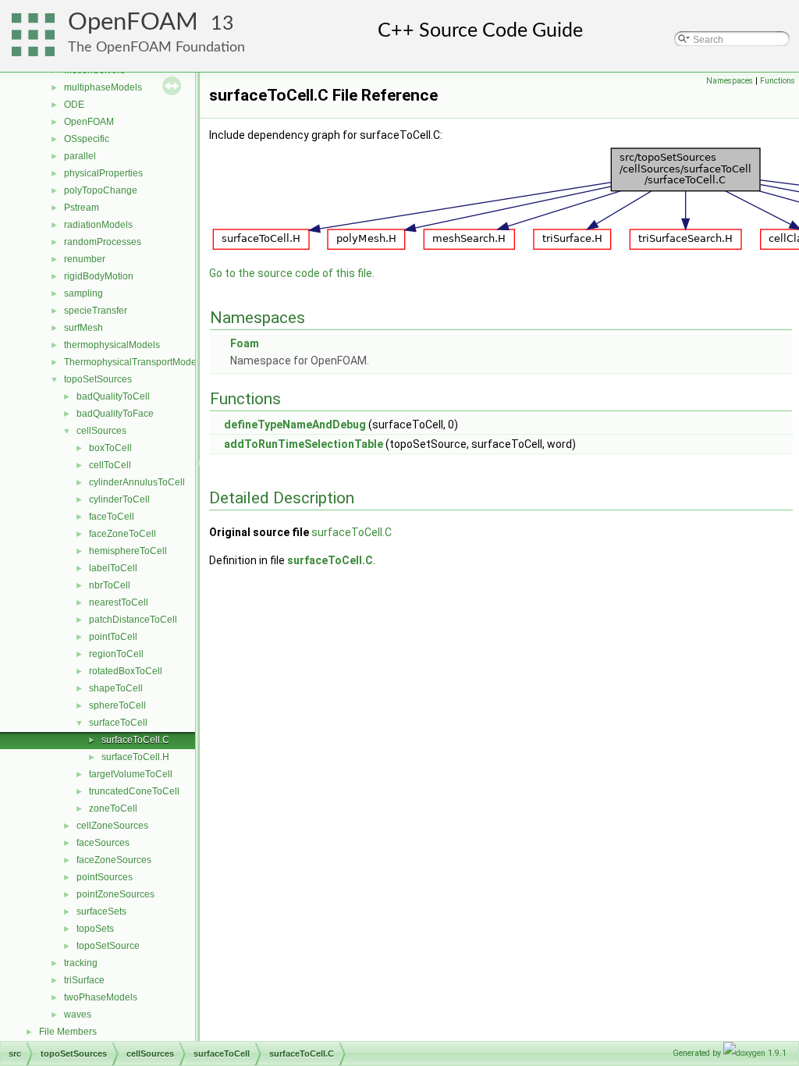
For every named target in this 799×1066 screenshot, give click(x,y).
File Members (68, 1031)
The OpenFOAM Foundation (156, 47)
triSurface (84, 980)
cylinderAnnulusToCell (137, 482)
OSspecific (86, 138)
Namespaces (729, 81)
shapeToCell (116, 688)
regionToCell (116, 653)
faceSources (103, 842)
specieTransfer (95, 310)
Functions (777, 81)
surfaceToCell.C (135, 739)
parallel (80, 156)
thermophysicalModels (112, 344)
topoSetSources (98, 379)
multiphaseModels (103, 87)
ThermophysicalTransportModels (134, 362)
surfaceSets (101, 911)
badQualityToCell (113, 396)
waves (77, 1014)
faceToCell (111, 516)
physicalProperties (103, 173)
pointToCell (113, 636)
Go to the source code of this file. (292, 273)
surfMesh (83, 327)
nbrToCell (109, 585)
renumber (84, 259)
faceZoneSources (113, 860)
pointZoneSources (115, 894)
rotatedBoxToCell (125, 671)
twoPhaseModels (100, 997)
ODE (74, 104)
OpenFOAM (133, 22)
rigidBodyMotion (98, 276)
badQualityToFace (115, 413)
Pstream (81, 207)
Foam (244, 343)
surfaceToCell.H (135, 757)
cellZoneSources (112, 825)
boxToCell (110, 447)
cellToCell (110, 465)
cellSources (101, 430)
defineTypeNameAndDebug (295, 424)
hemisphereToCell (128, 550)
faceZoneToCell (122, 533)
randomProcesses (102, 241)
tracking (81, 963)
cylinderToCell (119, 499)
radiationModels (98, 224)
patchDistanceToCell (133, 619)
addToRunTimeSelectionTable (303, 444)
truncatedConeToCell (134, 791)
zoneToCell (113, 808)
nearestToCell (118, 602)
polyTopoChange (100, 190)
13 (222, 24)
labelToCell (113, 568)
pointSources (104, 877)
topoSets (95, 928)
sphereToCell (117, 705)
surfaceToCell (118, 722)
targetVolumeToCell (130, 774)
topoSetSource (108, 945)
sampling (83, 293)
